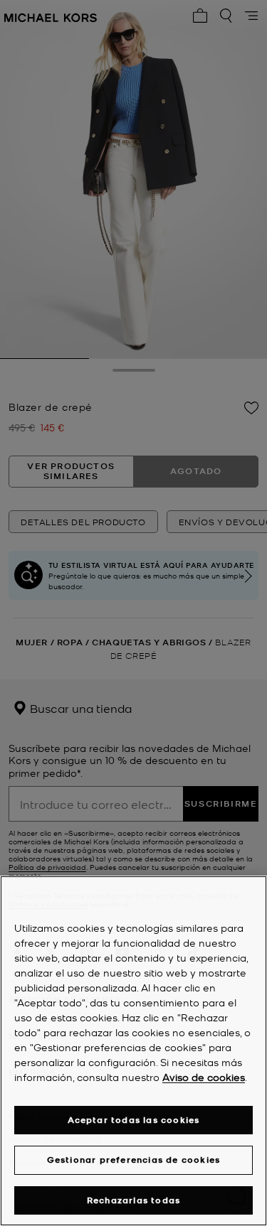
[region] (133, 1051)
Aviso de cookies (203, 1076)
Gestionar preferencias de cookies (134, 1160)
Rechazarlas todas (133, 1200)
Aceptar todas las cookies (134, 1120)
